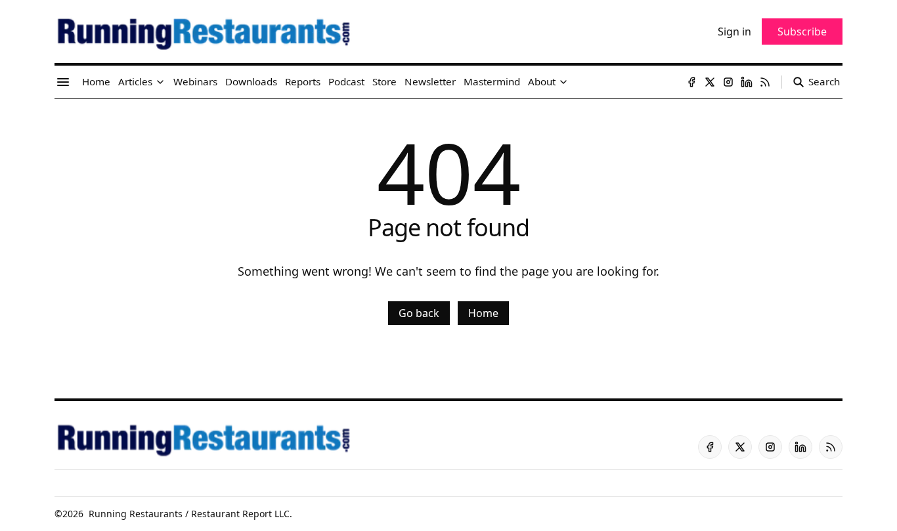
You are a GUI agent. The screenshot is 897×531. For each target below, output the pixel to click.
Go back (419, 313)
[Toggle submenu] (160, 82)
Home (483, 313)
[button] (135, 82)
